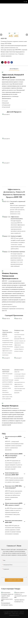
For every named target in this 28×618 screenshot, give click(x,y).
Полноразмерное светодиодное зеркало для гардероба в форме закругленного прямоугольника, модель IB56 (7, 604)
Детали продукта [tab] (14, 68)
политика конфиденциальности (16, 614)
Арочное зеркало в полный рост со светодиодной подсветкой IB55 (19, 601)
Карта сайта (15, 613)
